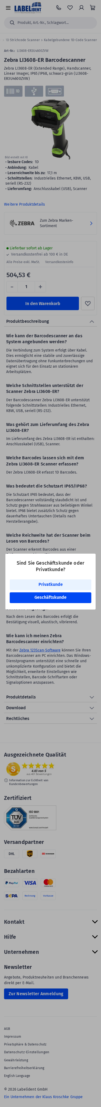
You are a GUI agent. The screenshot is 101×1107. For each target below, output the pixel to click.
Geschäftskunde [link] (50, 597)
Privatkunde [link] (51, 584)
